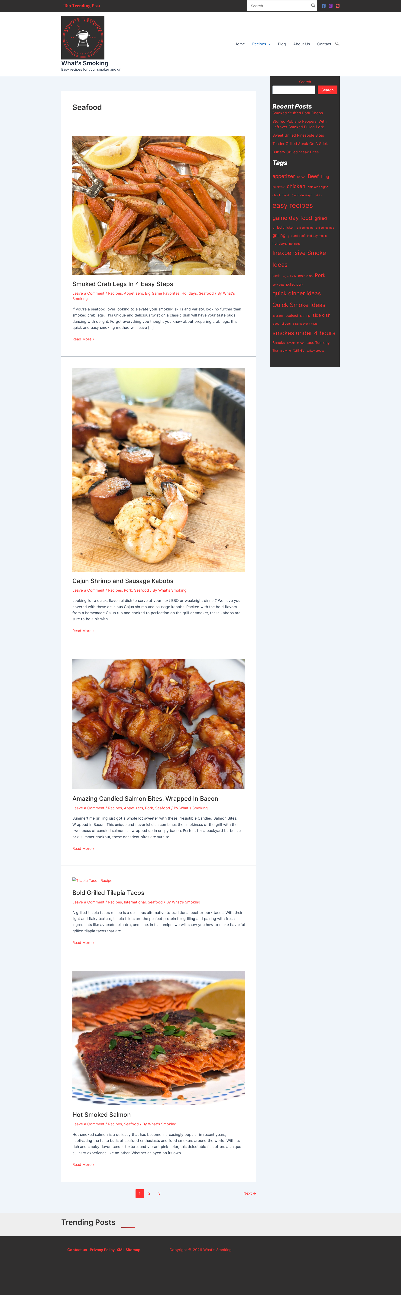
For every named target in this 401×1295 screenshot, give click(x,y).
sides (275, 323)
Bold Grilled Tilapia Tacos (108, 892)
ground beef (296, 235)
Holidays (189, 293)
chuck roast (280, 195)
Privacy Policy (101, 1249)
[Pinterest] (338, 6)
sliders (286, 323)
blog (325, 176)
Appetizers (133, 293)
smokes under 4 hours (304, 332)
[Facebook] (324, 6)
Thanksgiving (281, 350)
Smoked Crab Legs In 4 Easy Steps (122, 283)
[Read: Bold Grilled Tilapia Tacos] (92, 880)
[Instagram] (331, 6)
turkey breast (315, 350)
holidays (279, 243)
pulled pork (294, 284)
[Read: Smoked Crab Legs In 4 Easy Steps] (158, 205)
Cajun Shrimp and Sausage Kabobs (122, 580)
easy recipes (292, 205)
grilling (278, 235)
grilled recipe (305, 227)
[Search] (313, 5)
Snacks (278, 342)
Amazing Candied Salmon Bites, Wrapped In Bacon (145, 798)
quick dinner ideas (296, 293)
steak (291, 343)
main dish (305, 276)
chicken (296, 186)
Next (249, 1193)
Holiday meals (317, 235)
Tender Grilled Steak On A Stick (300, 143)
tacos (300, 343)
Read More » (83, 338)
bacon (301, 177)
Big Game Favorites (162, 293)
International (135, 902)
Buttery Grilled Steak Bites (295, 152)
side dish (321, 315)
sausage (277, 315)
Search (305, 81)
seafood (292, 315)
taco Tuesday (318, 342)
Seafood (206, 293)
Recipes (115, 293)
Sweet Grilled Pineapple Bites (298, 135)
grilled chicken (283, 227)
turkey (298, 350)
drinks (318, 195)
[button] (268, 44)
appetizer (283, 176)
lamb (276, 276)
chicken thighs (318, 187)
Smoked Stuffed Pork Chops (297, 113)
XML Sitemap (128, 1249)
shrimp (305, 315)
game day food (292, 217)
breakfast (278, 187)
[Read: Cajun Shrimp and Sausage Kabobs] (158, 469)
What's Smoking (84, 63)
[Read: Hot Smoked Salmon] (158, 1038)
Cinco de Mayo (301, 195)
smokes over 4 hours (305, 323)
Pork (128, 590)
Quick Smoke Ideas (298, 304)
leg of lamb (289, 276)
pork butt (278, 284)
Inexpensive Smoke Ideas (299, 258)
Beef (313, 176)
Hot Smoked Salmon (101, 1114)
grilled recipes (325, 227)
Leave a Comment (88, 293)
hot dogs (294, 243)
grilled (320, 218)
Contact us (77, 1249)
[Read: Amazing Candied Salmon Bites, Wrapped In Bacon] (158, 724)
